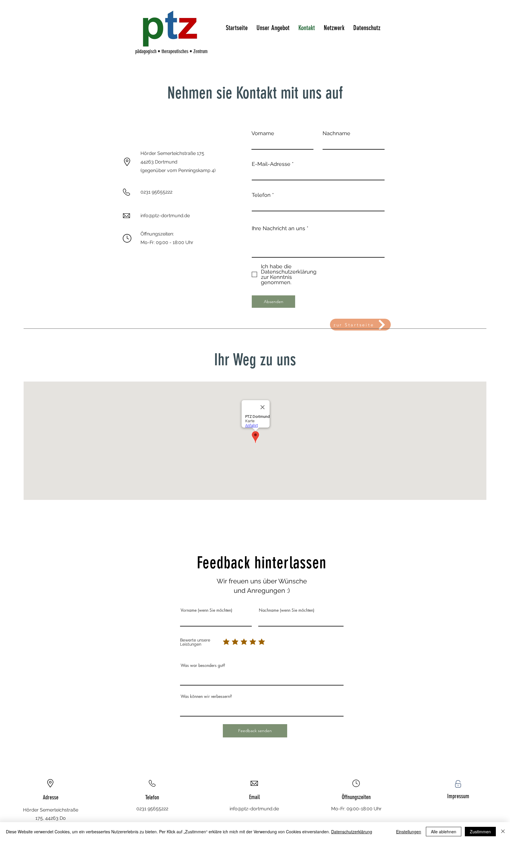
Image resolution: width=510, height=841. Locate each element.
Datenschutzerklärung (351, 832)
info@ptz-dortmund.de (254, 808)
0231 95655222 (152, 808)
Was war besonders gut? (203, 665)
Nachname (336, 133)
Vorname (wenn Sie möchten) (206, 610)
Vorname (262, 133)
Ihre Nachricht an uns (278, 228)
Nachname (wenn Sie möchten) (286, 610)
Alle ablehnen (443, 832)
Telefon (261, 195)
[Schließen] (502, 831)
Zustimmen (480, 832)
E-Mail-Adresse (271, 164)
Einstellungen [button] (408, 832)
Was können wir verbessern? (206, 696)
